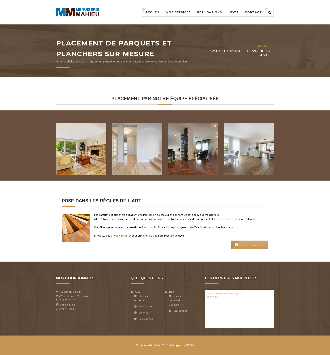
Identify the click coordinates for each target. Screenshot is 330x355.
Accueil (152, 12)
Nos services (178, 12)
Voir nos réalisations (252, 245)
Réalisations (209, 12)
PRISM (189, 345)
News (234, 12)
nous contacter (122, 235)
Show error (212, 296)
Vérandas (144, 312)
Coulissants (145, 306)
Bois (171, 291)
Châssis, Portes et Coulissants (176, 300)
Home (262, 46)
